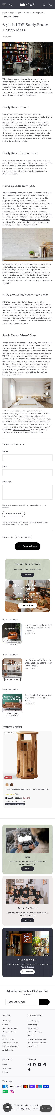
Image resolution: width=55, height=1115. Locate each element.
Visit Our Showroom (10, 1043)
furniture (25, 133)
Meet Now (27, 920)
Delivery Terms (33, 1028)
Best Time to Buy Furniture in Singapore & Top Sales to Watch (38, 698)
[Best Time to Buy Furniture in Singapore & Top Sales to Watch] (12, 704)
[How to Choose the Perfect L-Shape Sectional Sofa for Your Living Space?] (12, 668)
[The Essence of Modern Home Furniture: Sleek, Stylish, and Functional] (12, 633)
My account (32, 1046)
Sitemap (37, 1109)
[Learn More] (27, 596)
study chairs (27, 367)
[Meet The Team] (27, 891)
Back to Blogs (29, 546)
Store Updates (11, 17)
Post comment (13, 513)
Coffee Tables (12, 679)
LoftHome (19, 114)
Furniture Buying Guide (12, 714)
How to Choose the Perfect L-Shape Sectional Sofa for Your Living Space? (38, 663)
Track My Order (33, 1021)
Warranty (31, 1035)
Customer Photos (9, 1032)
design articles (36, 432)
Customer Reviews (9, 1028)
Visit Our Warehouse (10, 1046)
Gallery (5, 1024)
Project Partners (8, 1039)
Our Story (6, 1021)
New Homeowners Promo (38, 1043)
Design (12, 644)
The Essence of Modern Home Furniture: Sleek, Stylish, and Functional (38, 628)
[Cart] (50, 4)
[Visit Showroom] (27, 943)
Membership (32, 1024)
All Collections (8, 1050)
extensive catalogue (21, 429)
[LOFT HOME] (27, 4)
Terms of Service (17, 524)
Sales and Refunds (35, 1032)
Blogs (12, 13)
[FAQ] (27, 840)
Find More (27, 869)
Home (4, 13)
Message (6, 481)
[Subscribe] (44, 1002)
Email (5, 466)
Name (5, 451)
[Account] (43, 4)
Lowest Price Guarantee (37, 1039)
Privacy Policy (23, 1109)
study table (41, 82)
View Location (27, 972)
